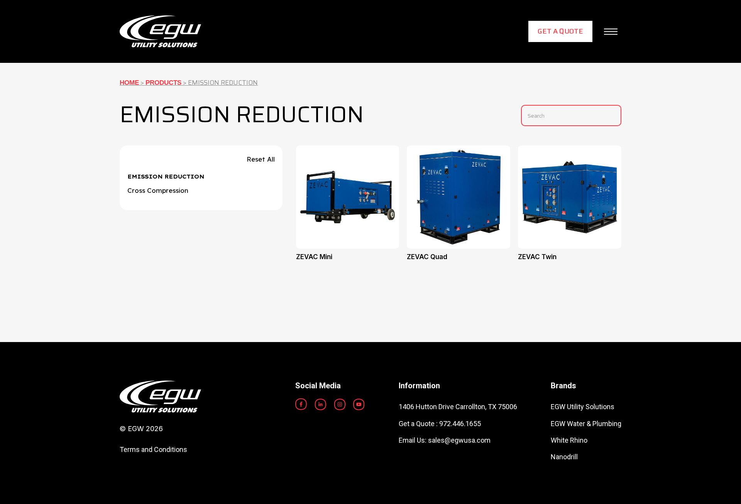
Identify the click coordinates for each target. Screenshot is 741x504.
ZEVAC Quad (427, 257)
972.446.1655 (460, 424)
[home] (160, 31)
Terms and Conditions (153, 449)
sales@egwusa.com (459, 440)
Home (129, 82)
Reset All (261, 159)
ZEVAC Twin (537, 257)
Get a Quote (560, 31)
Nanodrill (564, 457)
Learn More (347, 187)
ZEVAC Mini (314, 257)
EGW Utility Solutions (582, 407)
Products (163, 82)
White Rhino (569, 440)
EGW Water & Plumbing (586, 424)
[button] (610, 32)
